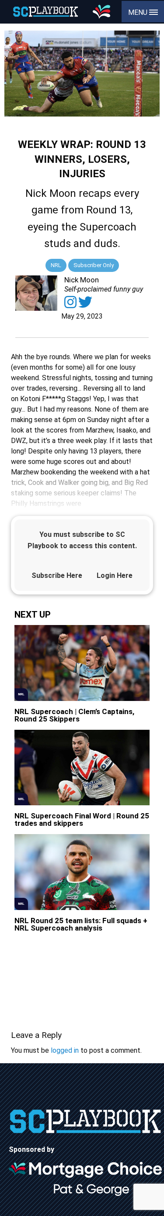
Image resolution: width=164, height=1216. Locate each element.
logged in (65, 1050)
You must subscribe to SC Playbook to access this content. (82, 540)
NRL (56, 265)
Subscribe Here (56, 575)
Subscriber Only (93, 265)
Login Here (115, 575)
